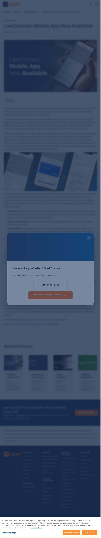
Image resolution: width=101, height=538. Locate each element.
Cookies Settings (9, 533)
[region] (50, 527)
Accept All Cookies (71, 533)
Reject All (90, 533)
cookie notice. (36, 528)
